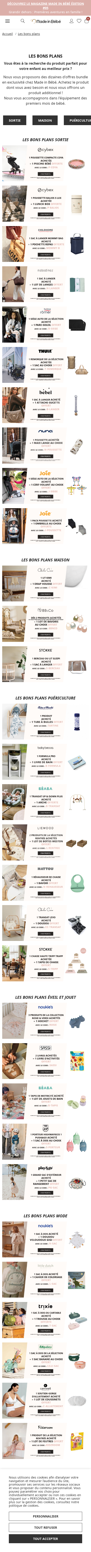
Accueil (7, 34)
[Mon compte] (71, 21)
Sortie (15, 120)
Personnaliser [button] (45, 1516)
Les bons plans (29, 34)
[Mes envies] (79, 21)
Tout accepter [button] (45, 1539)
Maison (45, 120)
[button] (7, 21)
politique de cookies (23, 1505)
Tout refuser (45, 1527)
